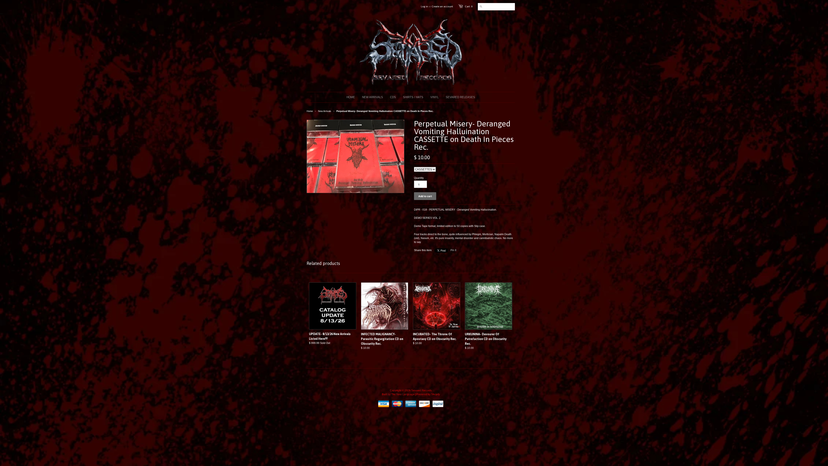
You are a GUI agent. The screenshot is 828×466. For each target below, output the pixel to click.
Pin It (453, 250)
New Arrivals (324, 111)
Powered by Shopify (428, 394)
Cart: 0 (468, 6)
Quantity (419, 177)
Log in (424, 6)
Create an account (442, 6)
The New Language (402, 394)
